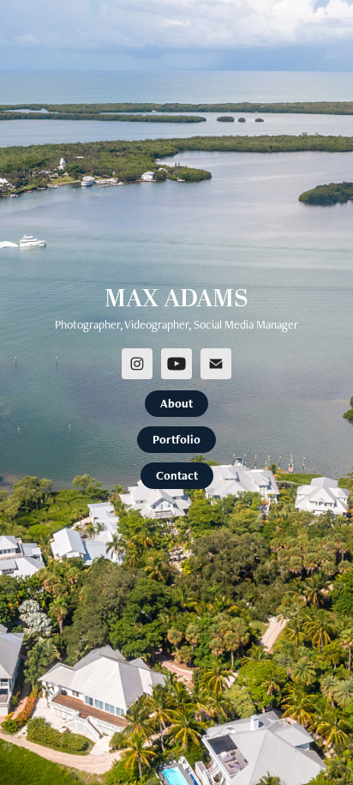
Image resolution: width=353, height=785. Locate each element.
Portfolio (176, 439)
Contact (177, 475)
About (176, 403)
